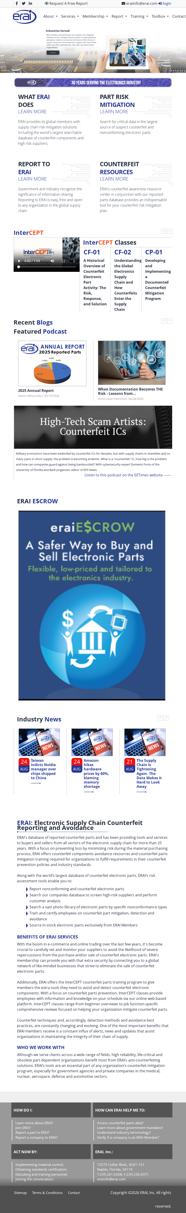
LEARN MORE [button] (53, 52)
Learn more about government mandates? (130, 1127)
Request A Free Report (68, 3)
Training (140, 16)
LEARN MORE (32, 111)
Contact (74, 1192)
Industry (39, 719)
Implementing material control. (39, 1164)
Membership (96, 16)
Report (120, 16)
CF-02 (122, 252)
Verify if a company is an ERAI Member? (128, 1137)
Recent (33, 322)
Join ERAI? (23, 1127)
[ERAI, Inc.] (24, 17)
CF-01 (91, 252)
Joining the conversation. (34, 1179)
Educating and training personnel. (41, 1174)
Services (71, 16)
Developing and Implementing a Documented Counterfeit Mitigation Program (158, 279)
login (166, 3)
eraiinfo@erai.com (141, 3)
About (51, 16)
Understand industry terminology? (124, 1132)
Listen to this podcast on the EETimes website (124, 475)
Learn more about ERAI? (34, 1123)
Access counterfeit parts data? (120, 1123)
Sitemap (20, 1192)
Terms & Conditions (47, 1192)
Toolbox (161, 16)
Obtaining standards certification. (41, 1169)
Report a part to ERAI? (32, 1132)
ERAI (37, 501)
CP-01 (154, 252)
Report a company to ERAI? (36, 1137)
